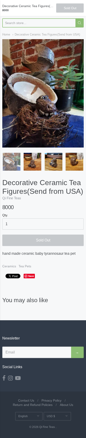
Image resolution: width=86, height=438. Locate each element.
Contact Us (26, 400)
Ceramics (9, 266)
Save (31, 276)
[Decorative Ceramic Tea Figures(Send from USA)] (11, 161)
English (23, 416)
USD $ (51, 416)
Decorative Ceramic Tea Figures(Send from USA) (47, 34)
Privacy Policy (51, 400)
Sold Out (43, 240)
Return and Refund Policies (33, 405)
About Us (66, 405)
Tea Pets (25, 266)
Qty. (5, 215)
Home (6, 34)
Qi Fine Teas (11, 198)
